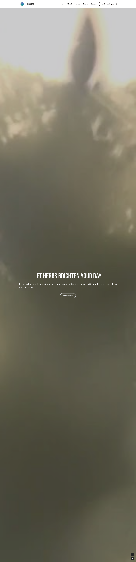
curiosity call (68, 296)
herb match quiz (108, 4)
